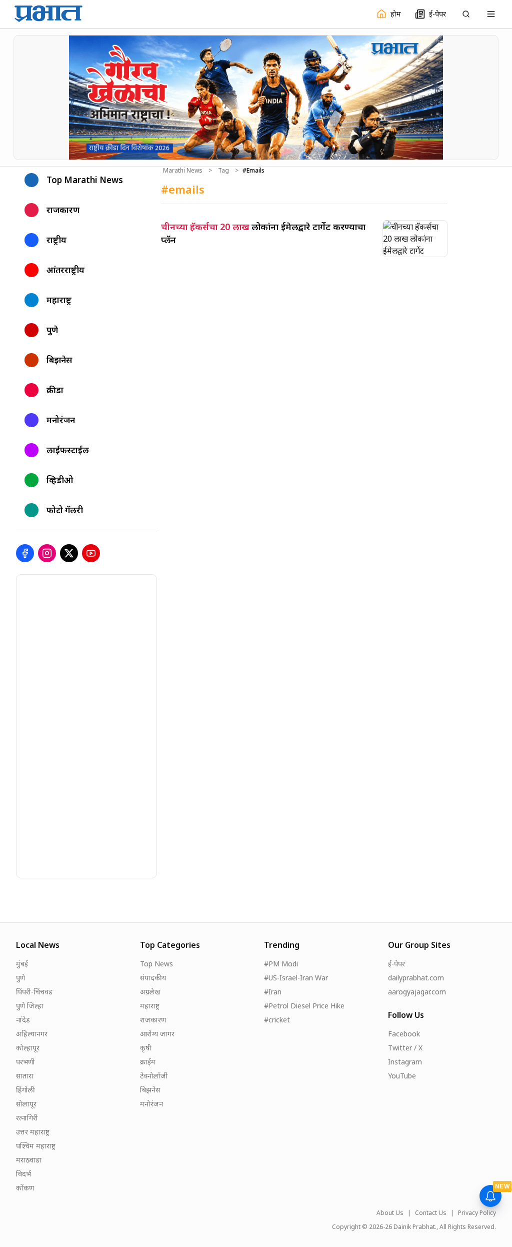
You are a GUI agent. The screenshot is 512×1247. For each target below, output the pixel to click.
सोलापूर (26, 1103)
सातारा (25, 1075)
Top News (156, 963)
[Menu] (491, 14)
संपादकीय (153, 977)
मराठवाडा (29, 1159)
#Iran (273, 991)
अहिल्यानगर (32, 1033)
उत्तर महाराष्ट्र (33, 1131)
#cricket (277, 1019)
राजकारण (153, 1019)
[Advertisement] (91, 725)
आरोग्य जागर (157, 1033)
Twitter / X (405, 1047)
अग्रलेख (150, 991)
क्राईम (148, 1061)
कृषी (146, 1047)
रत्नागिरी (27, 1117)
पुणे (20, 977)
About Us (390, 1213)
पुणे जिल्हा (30, 1005)
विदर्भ (23, 1173)
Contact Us (430, 1213)
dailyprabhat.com (416, 977)
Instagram (405, 1061)
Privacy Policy (477, 1213)
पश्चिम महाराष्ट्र (36, 1145)
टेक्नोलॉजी (154, 1075)
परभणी (25, 1061)
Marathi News (182, 171)
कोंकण (25, 1187)
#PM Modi (281, 963)
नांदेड (23, 1019)
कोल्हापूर (28, 1047)
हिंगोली (25, 1089)
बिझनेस (150, 1089)
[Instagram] (47, 553)
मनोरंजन (151, 1103)
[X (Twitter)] (69, 553)
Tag (223, 171)
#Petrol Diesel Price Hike (304, 1005)
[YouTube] (91, 553)
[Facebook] (25, 553)
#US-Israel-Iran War (296, 977)
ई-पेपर (396, 963)
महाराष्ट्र (150, 1005)
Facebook (404, 1033)
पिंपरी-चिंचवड (34, 991)
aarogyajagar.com (417, 991)
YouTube (402, 1075)
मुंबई (22, 963)
